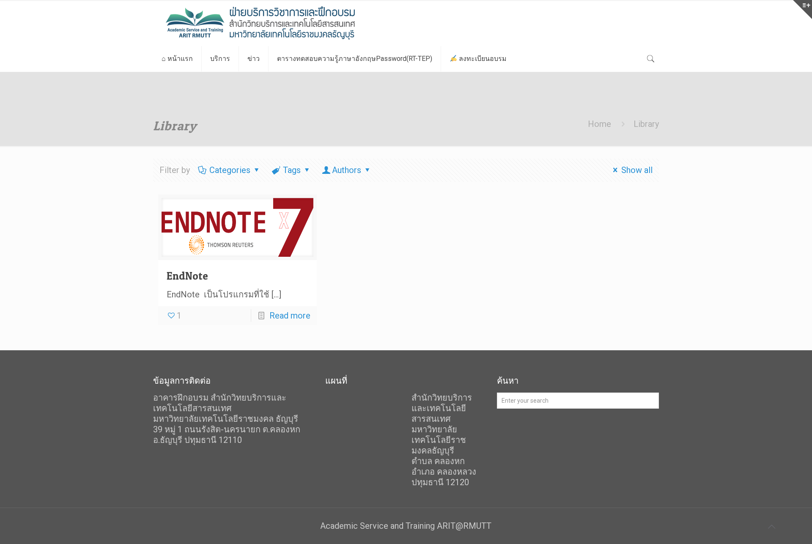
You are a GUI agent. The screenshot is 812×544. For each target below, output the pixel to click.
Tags (292, 170)
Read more (289, 315)
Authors (346, 170)
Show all (637, 170)
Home (599, 124)
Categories (229, 170)
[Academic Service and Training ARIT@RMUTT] (282, 23)
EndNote (187, 275)
